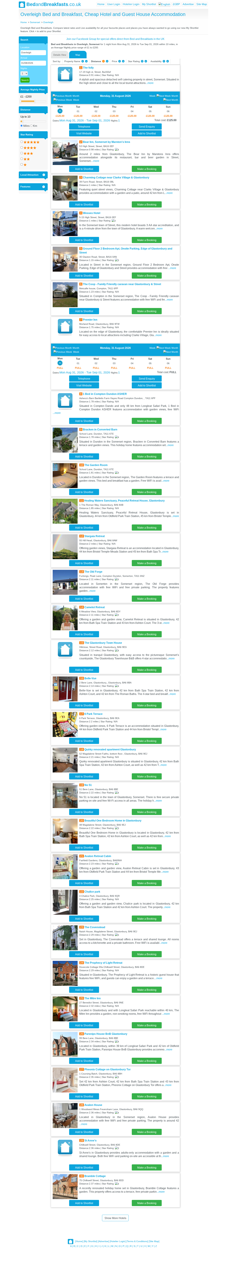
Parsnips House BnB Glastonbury (105, 1033)
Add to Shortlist (147, 133)
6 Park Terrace (93, 714)
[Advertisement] (194, 86)
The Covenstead (94, 927)
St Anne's (90, 1140)
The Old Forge (93, 571)
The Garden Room (96, 465)
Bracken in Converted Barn (100, 429)
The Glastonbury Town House (103, 642)
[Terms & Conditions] (137, 1241)
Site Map (201, 4)
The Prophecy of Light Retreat (103, 962)
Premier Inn (90, 319)
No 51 (88, 785)
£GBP (176, 4)
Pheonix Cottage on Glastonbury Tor (107, 1069)
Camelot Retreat (94, 607)
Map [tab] (77, 54)
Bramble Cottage (95, 1176)
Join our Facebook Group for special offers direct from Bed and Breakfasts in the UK (115, 39)
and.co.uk (53, 4)
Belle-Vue (90, 678)
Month (76, 96)
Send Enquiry (147, 126)
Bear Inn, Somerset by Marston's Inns (106, 142)
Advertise (188, 4)
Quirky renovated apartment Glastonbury (110, 749)
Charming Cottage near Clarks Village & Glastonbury (116, 177)
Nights (23, 68)
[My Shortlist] (90, 1241)
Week (76, 100)
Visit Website (84, 133)
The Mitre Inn (92, 998)
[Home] (79, 1241)
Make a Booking (146, 169)
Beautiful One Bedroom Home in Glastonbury (112, 820)
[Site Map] (154, 1241)
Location (24, 47)
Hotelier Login (131, 4)
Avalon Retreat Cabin (97, 856)
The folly (88, 67)
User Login (113, 4)
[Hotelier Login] (118, 1241)
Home (101, 4)
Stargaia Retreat (94, 536)
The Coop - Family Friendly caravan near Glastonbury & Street (122, 284)
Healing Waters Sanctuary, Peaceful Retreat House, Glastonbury (124, 500)
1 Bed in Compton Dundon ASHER (105, 394)
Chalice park (92, 891)
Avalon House (93, 1105)
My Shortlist (149, 4)
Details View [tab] (59, 54)
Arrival (23, 57)
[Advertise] (103, 1241)
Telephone (84, 126)
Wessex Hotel (91, 213)
